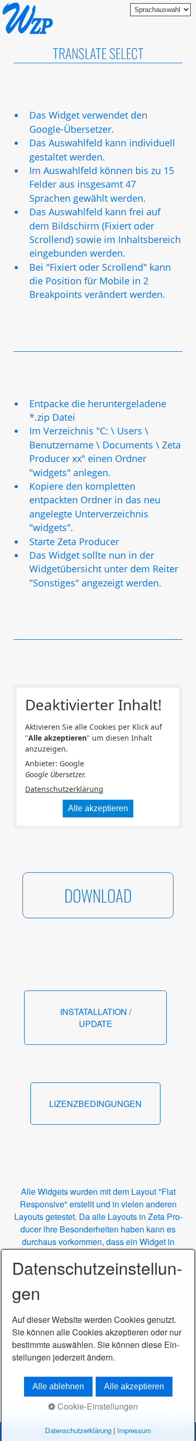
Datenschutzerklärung (64, 789)
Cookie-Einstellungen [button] (96, 1406)
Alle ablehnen (58, 1386)
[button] (98, 895)
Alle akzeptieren (98, 808)
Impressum (134, 1430)
